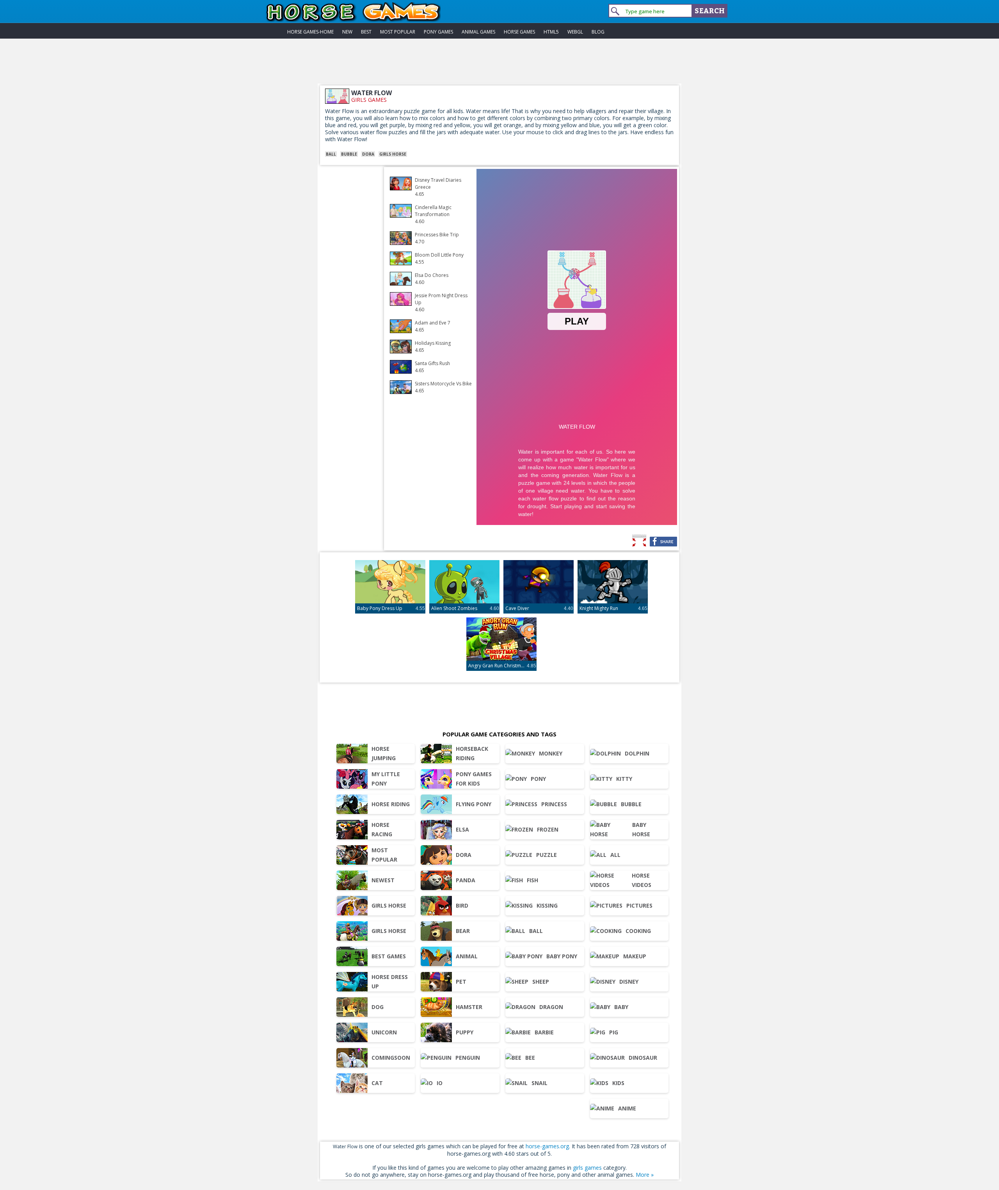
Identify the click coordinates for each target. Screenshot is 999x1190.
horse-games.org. (548, 1146)
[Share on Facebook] (663, 541)
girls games (369, 99)
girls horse (392, 154)
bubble (349, 154)
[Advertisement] (499, 65)
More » (645, 1174)
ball (331, 154)
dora (368, 154)
